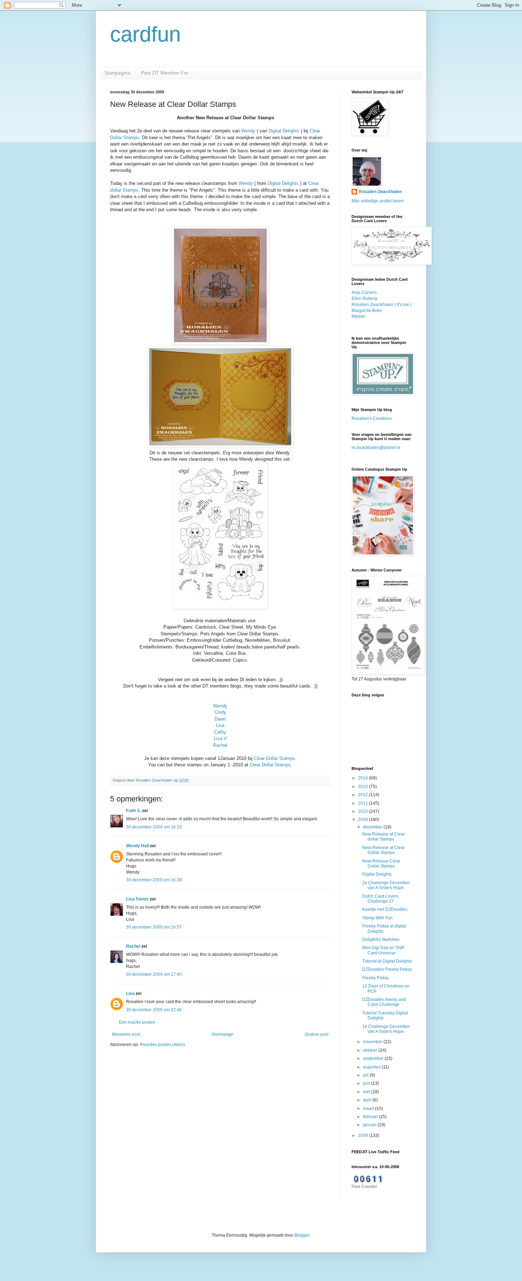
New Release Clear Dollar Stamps (381, 864)
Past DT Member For (165, 73)
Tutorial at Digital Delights (387, 961)
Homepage (222, 1034)
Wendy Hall (137, 845)
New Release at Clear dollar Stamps (383, 837)
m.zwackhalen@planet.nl (376, 447)
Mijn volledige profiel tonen (378, 200)
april (368, 1099)
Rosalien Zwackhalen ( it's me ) (382, 304)
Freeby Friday (375, 977)
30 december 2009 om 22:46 (154, 1009)
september (374, 1058)
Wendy (248, 130)
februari (371, 1116)
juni (367, 1083)
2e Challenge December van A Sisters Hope (386, 885)
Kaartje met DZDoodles (384, 909)
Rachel (220, 745)
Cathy (220, 732)
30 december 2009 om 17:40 (154, 974)
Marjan (358, 316)
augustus (372, 1066)
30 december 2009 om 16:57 (154, 927)
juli (366, 1075)
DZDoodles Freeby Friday (387, 969)
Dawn (220, 719)
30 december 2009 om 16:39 (154, 879)
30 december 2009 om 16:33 (154, 827)
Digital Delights (283, 130)
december (373, 827)
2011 (363, 803)
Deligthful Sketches (380, 939)
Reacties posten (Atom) (162, 1044)
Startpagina (117, 73)
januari (370, 1124)
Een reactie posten (137, 1022)
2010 (363, 811)
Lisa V (220, 738)
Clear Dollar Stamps (274, 758)
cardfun (145, 34)
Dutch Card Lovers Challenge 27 (380, 899)
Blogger (301, 1235)
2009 (363, 819)
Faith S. (133, 810)
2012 (363, 794)
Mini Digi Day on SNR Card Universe (383, 950)
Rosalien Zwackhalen (380, 191)
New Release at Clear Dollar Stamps (383, 850)
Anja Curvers (364, 292)
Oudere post (316, 1034)
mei (367, 1091)
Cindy (220, 712)
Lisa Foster (137, 899)
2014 (363, 778)
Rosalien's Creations (372, 418)
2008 (363, 1135)
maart (369, 1108)
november (373, 1041)
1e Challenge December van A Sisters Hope (386, 1029)
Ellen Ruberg (364, 298)
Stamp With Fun (377, 917)
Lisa (220, 725)
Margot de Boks (367, 310)
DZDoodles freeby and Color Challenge (384, 1002)
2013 (363, 786)
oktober (371, 1050)
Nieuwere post (126, 1034)
